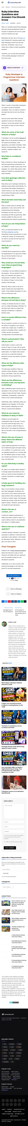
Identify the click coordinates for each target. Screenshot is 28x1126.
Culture (13, 1050)
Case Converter (6, 1073)
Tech (5, 1044)
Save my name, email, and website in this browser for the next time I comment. (13, 837)
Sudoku (12, 1086)
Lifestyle (6, 1050)
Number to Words (6, 1076)
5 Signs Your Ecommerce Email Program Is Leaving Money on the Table (12, 705)
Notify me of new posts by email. (14, 841)
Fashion (6, 1055)
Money (5, 1047)
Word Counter (14, 1071)
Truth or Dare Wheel (7, 1088)
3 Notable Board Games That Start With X (19, 941)
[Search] (25, 2)
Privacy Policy (17, 1111)
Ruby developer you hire (11, 232)
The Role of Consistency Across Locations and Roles (12, 727)
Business (8, 7)
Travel (11, 1052)
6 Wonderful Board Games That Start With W (19, 948)
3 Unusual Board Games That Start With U (19, 961)
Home (3, 7)
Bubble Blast (5, 1086)
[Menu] (3, 2)
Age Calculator (5, 1071)
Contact (9, 1109)
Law (11, 1058)
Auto (13, 1055)
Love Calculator (16, 1073)
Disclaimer (8, 1111)
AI (12, 1061)
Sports (17, 1058)
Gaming (19, 1052)
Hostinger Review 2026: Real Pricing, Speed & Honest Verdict (13, 747)
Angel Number (16, 1076)
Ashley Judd (5, 23)
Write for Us (14, 1116)
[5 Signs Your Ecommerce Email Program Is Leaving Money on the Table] (14, 694)
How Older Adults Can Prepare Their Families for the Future (18, 911)
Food (19, 1055)
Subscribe (5, 873)
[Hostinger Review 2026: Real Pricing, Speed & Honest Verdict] (14, 738)
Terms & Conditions (7, 1113)
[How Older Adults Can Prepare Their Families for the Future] (6, 912)
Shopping (6, 1061)
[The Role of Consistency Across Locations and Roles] (14, 717)
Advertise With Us (19, 1109)
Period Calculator (15, 1074)
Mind (5, 1058)
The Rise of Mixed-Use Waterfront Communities (18, 928)
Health (20, 1050)
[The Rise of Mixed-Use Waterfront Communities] (6, 929)
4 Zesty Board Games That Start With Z (18, 935)
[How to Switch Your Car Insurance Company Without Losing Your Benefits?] (6, 903)
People (19, 1047)
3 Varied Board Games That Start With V (18, 955)
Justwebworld (17, 1119)
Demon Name (16, 1078)
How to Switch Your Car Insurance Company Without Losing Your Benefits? (19, 903)
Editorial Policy (19, 1113)
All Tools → (14, 1079)
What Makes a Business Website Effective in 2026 (12, 683)
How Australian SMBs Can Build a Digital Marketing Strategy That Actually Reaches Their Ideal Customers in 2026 (12, 769)
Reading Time (5, 1074)
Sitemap (9, 1121)
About (4, 1109)
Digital (19, 23)
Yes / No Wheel (18, 1088)
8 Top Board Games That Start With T (18, 967)
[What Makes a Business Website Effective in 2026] (14, 674)
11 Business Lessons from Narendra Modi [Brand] (13, 792)
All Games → (5, 1090)
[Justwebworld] (14, 2)
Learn (12, 1047)
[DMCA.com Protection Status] (14, 1003)
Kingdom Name (6, 1079)
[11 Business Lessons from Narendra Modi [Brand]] (14, 782)
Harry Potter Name (6, 1078)
